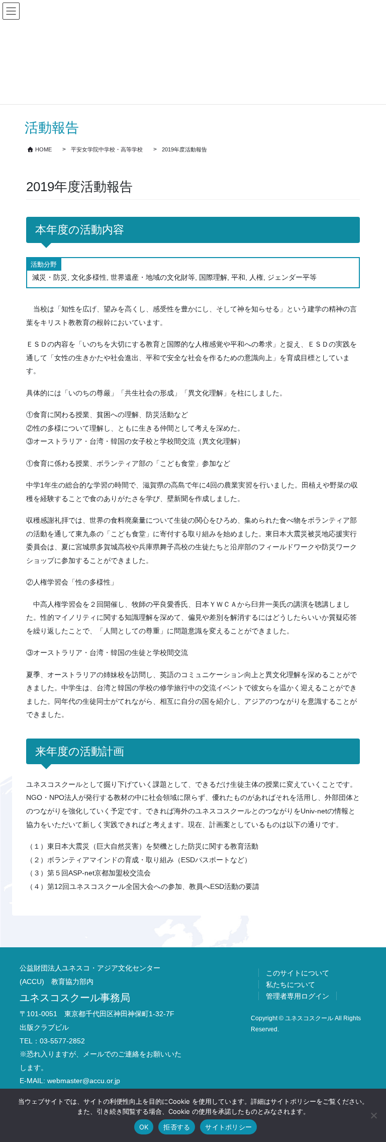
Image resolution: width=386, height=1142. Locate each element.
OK (144, 1127)
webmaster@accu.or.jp (83, 1081)
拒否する (176, 1127)
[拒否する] (373, 1115)
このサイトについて (297, 973)
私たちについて (290, 985)
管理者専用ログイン (297, 996)
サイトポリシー (228, 1127)
